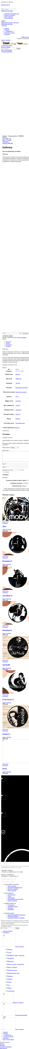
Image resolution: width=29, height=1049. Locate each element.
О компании (11, 905)
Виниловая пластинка (22, 387)
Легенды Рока (11, 894)
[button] (5, 523)
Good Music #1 (7, 595)
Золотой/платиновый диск (11, 13)
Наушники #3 (7, 561)
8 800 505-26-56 (5, 5)
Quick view (5, 521)
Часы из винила (8, 18)
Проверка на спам (7, 470)
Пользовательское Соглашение (16, 917)
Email (4, 467)
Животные (18, 378)
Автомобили (11, 897)
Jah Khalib (6, 665)
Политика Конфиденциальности (17, 915)
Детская (18, 383)
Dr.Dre (4, 768)
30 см (17, 396)
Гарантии (10, 908)
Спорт (9, 896)
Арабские (18, 401)
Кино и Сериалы (12, 900)
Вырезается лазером (21, 392)
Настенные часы (20, 423)
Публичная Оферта (13, 916)
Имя (4, 464)
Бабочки (18, 374)
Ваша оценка (6, 447)
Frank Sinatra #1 (8, 699)
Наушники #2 (7, 630)
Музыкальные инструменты (15, 899)
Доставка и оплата (13, 906)
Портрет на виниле (9, 15)
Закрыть (2, 1043)
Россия (17, 427)
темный (18, 405)
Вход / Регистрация (8, 1039)
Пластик (18, 414)
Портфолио (11, 909)
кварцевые (18, 410)
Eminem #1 (6, 734)
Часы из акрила (8, 16)
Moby (4, 526)
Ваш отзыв (5, 450)
